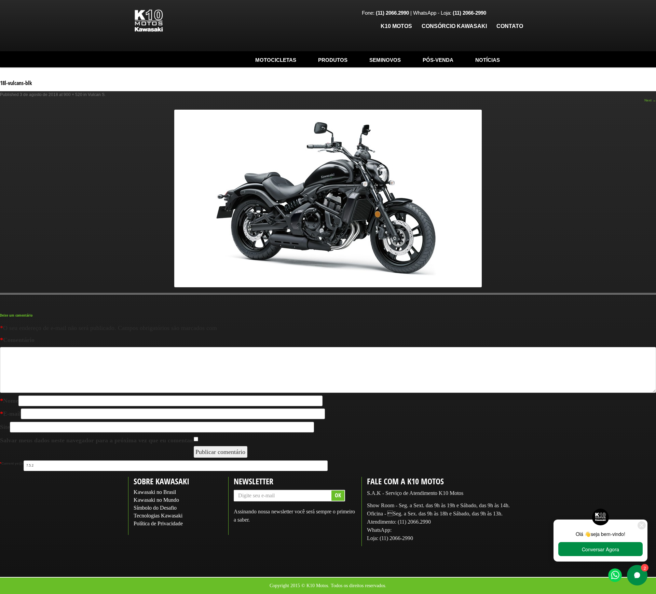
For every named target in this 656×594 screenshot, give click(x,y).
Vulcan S (96, 94)
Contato (509, 26)
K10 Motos (396, 26)
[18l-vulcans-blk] (328, 198)
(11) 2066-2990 (396, 538)
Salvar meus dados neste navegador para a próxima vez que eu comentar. (97, 440)
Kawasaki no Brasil (155, 492)
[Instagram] (507, 13)
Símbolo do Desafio (155, 508)
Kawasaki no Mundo (156, 500)
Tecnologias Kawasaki (158, 516)
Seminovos (385, 60)
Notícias (487, 60)
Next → (650, 100)
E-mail (10, 413)
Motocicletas (275, 60)
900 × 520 (73, 94)
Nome (9, 400)
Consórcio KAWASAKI (454, 26)
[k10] (148, 21)
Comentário (17, 339)
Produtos (332, 60)
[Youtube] (517, 13)
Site (5, 427)
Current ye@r (12, 463)
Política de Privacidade (158, 523)
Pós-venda (438, 60)
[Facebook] (496, 13)
